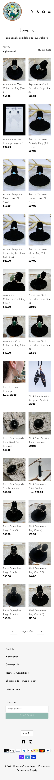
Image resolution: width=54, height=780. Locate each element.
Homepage (12, 656)
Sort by (6, 47)
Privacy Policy (14, 689)
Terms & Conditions (17, 673)
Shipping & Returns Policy (21, 681)
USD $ (26, 733)
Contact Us (12, 664)
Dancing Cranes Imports (25, 766)
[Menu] (49, 11)
